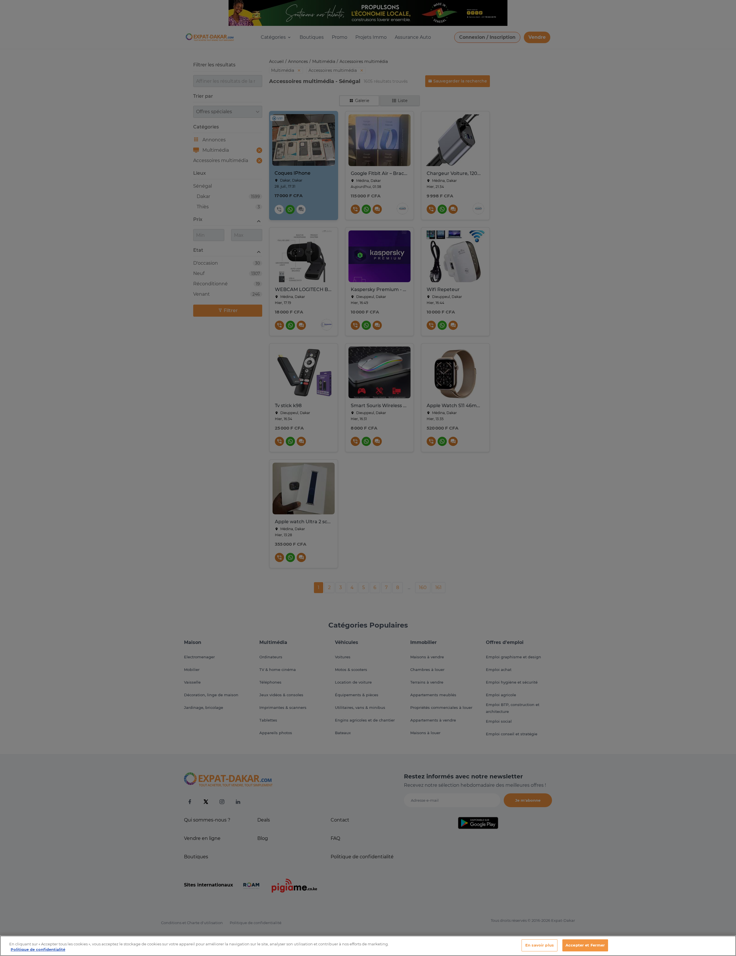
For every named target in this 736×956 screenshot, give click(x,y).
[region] (368, 946)
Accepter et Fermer (585, 945)
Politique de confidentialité (38, 949)
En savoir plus (539, 945)
